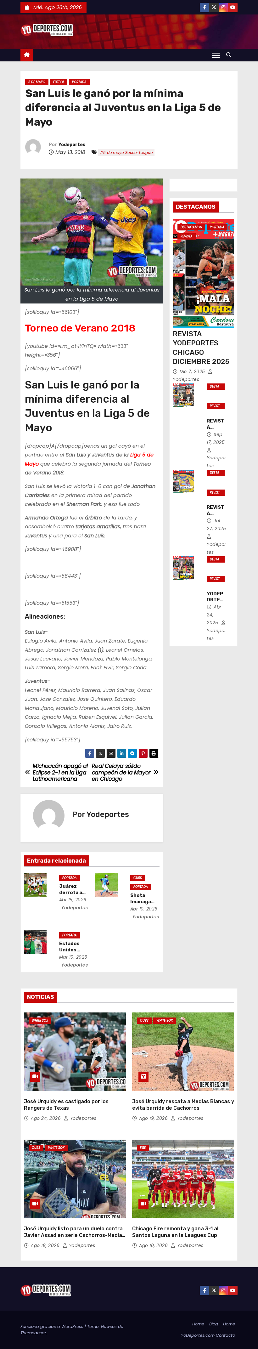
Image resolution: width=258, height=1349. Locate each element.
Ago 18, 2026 (46, 1245)
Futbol (58, 82)
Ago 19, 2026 (154, 1118)
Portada (79, 82)
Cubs (137, 878)
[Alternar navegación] (216, 55)
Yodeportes (72, 144)
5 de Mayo (36, 82)
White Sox (40, 1020)
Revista (187, 236)
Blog (213, 1324)
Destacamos (191, 227)
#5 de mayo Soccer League (126, 152)
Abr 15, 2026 (73, 900)
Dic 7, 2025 (193, 371)
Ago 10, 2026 (154, 1245)
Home (198, 1324)
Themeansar (33, 1333)
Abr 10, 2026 (144, 909)
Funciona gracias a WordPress (52, 1326)
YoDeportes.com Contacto (208, 1335)
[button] (230, 55)
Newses (109, 1326)
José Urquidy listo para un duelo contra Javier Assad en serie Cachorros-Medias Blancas (74, 1235)
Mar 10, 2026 (73, 957)
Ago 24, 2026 (46, 1118)
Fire (143, 1147)
